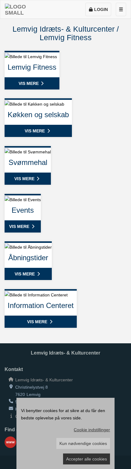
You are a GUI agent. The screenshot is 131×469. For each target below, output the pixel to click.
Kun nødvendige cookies (83, 443)
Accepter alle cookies (86, 459)
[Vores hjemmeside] (10, 442)
